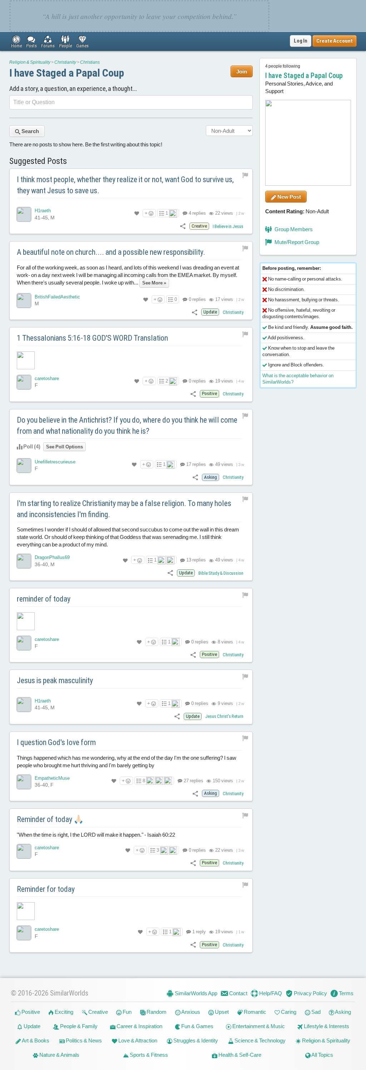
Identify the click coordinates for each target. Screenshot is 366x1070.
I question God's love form (56, 742)
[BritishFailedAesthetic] (24, 300)
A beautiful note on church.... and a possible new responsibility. (111, 252)
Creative (97, 1012)
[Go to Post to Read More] (131, 360)
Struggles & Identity (195, 1040)
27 (193, 780)
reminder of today (43, 598)
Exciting (63, 1012)
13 (195, 560)
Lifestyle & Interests (326, 1026)
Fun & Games (196, 1026)
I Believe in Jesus (228, 226)
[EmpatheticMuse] (24, 782)
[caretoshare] (24, 382)
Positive (30, 1012)
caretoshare (47, 378)
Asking (342, 1012)
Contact (237, 993)
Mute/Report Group (296, 242)
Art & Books (35, 1040)
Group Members (293, 229)
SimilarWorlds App (195, 993)
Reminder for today (46, 889)
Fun (127, 1012)
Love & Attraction (137, 1040)
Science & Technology (259, 1040)
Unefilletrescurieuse (55, 462)
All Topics (322, 1055)
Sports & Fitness (148, 1055)
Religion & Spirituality (29, 62)
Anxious (190, 1012)
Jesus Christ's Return (224, 716)
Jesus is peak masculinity (55, 680)
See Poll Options (64, 446)
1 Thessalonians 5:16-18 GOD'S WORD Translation (92, 338)
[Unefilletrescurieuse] (24, 465)
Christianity (65, 62)
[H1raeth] (24, 214)
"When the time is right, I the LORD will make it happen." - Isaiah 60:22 (96, 835)
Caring (288, 1012)
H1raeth (43, 210)
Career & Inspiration (138, 1026)
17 (195, 464)
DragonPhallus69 (52, 557)
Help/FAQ (270, 993)
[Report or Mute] (245, 175)
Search (29, 131)
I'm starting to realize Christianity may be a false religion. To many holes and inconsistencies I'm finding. (124, 509)
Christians (90, 62)
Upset (221, 1012)
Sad (315, 1012)
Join (241, 71)
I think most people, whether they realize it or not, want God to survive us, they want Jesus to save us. (125, 185)
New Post (288, 197)
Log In (300, 41)
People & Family (78, 1026)
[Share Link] (183, 226)
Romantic (254, 1012)
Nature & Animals (58, 1055)
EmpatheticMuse (52, 778)
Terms (345, 993)
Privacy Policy (310, 993)
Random (156, 1012)
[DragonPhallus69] (24, 561)
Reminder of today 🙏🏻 (50, 819)
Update (31, 1026)
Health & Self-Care (239, 1055)
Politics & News (83, 1040)
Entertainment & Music (258, 1026)
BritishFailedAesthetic (57, 297)
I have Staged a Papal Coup (66, 73)
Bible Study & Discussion (220, 573)
